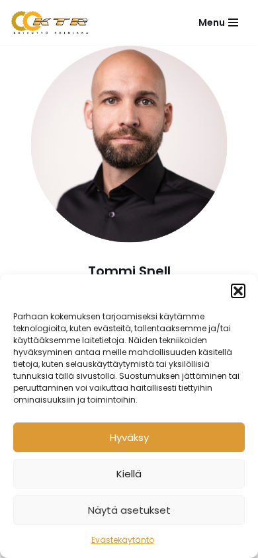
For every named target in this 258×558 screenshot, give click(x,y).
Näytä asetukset (129, 510)
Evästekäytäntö (122, 539)
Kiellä (129, 474)
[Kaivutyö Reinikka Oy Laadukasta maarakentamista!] (49, 22)
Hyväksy (129, 437)
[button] (238, 291)
